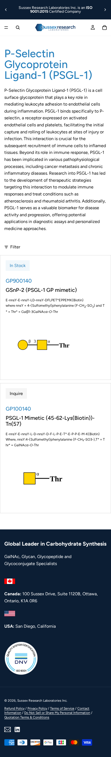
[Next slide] (105, 10)
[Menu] (6, 27)
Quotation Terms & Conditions (26, 717)
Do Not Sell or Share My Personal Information (57, 713)
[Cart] (104, 27)
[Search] (18, 27)
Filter (15, 246)
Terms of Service (62, 708)
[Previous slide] (6, 10)
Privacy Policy (37, 708)
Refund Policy (14, 708)
